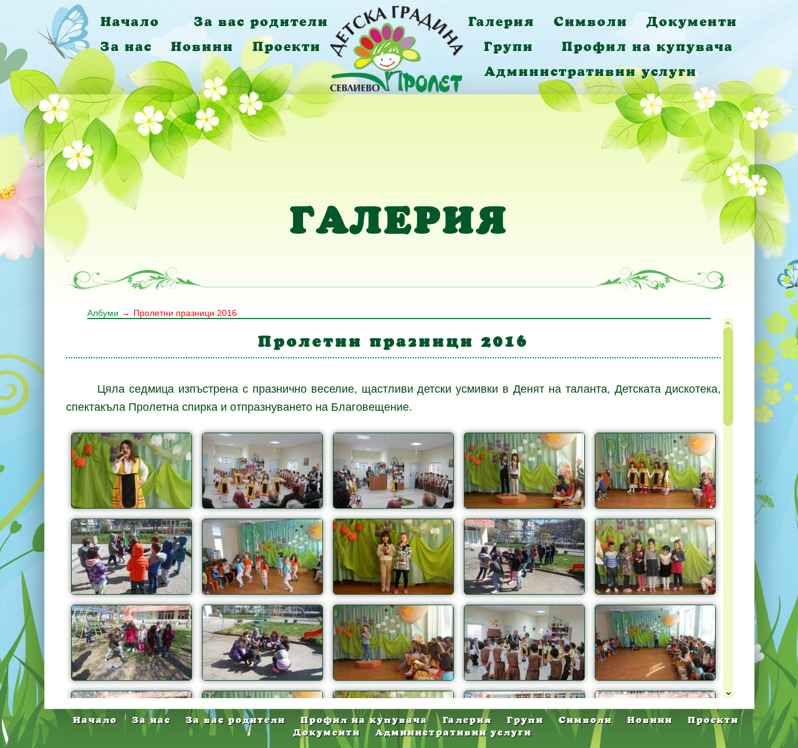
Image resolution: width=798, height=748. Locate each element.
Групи (509, 46)
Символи (591, 21)
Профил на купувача (647, 46)
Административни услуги (590, 71)
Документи (692, 21)
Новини (202, 46)
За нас (126, 46)
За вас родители (261, 21)
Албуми (102, 313)
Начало (130, 21)
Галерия (501, 21)
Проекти (286, 46)
